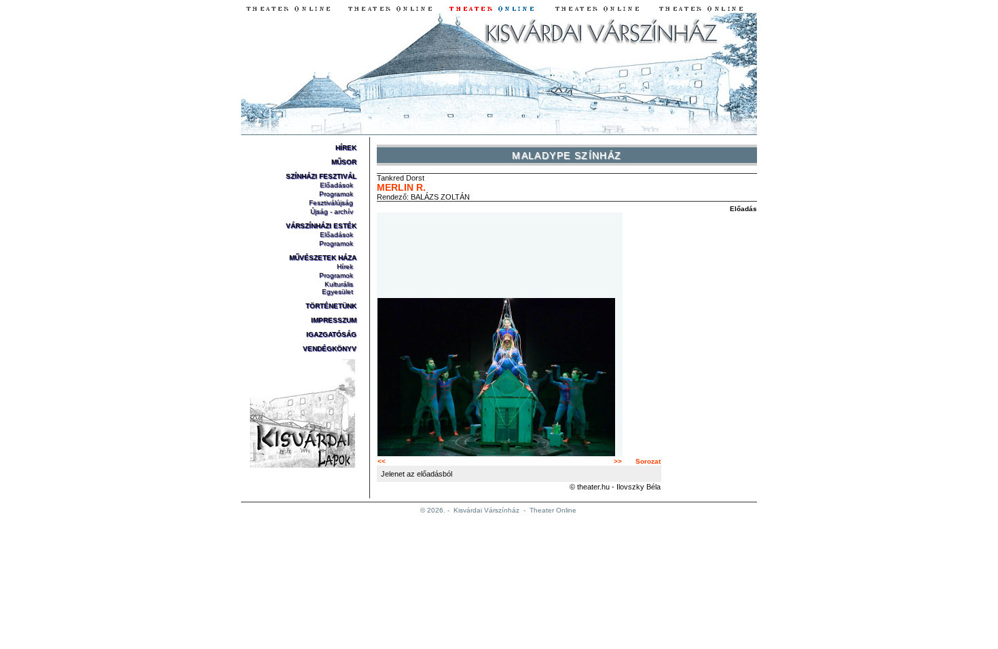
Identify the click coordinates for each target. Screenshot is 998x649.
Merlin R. (401, 187)
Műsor (343, 162)
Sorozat (648, 461)
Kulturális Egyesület (337, 287)
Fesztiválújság (331, 202)
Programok (336, 194)
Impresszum (333, 320)
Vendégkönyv (329, 348)
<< (381, 461)
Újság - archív (331, 211)
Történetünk (331, 306)
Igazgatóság (331, 334)
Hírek (345, 147)
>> (618, 461)
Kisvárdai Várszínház (486, 510)
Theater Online (553, 510)
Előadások (336, 185)
